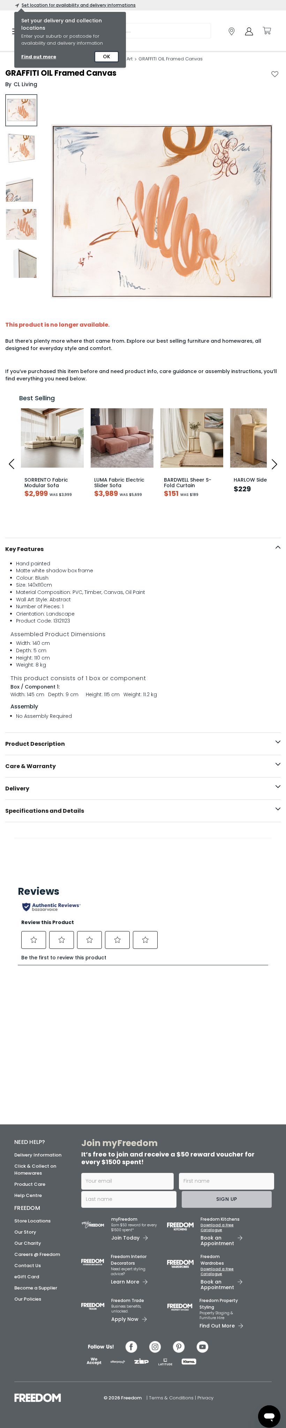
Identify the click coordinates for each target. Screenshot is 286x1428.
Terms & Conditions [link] (172, 1397)
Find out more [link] (38, 56)
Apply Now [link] (124, 1319)
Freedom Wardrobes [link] (212, 1260)
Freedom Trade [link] (127, 1300)
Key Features (24, 549)
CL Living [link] (25, 84)
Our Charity (27, 1243)
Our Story (25, 1232)
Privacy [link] (205, 1397)
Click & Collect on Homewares (35, 1169)
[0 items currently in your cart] (266, 31)
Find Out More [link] (217, 1325)
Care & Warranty (30, 766)
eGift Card (26, 1276)
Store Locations (32, 1221)
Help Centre (28, 1195)
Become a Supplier (35, 1288)
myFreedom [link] (124, 1219)
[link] (231, 31)
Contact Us (27, 1265)
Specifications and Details (44, 811)
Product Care (29, 1184)
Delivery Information (37, 1155)
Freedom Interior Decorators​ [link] (128, 1260)
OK (106, 56)
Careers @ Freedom (37, 1254)
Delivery (17, 788)
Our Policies (27, 1299)
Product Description (35, 744)
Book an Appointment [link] (217, 1240)
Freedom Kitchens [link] (220, 1219)
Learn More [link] (125, 1281)
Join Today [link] (125, 1237)
